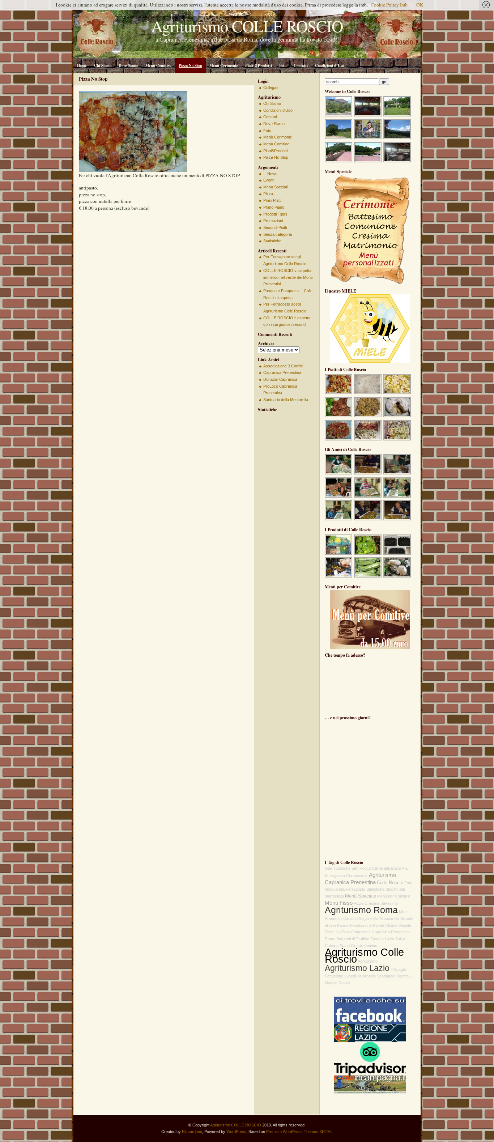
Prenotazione (360, 925)
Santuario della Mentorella (285, 399)
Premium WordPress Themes (292, 1131)
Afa (405, 868)
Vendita (405, 925)
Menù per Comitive (393, 896)
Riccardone (192, 1131)
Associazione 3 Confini (283, 366)
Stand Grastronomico (358, 945)
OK (419, 4)
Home (82, 65)
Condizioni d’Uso (329, 65)
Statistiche (272, 241)
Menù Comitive (158, 65)
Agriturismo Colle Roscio (364, 955)
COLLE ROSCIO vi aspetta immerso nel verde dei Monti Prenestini (287, 277)
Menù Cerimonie (223, 65)
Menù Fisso (339, 903)
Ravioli (344, 983)
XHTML (326, 1131)
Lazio (389, 939)
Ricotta (402, 976)
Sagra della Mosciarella (379, 918)
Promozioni (273, 220)
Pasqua (377, 939)
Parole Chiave (385, 925)
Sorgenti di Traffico (352, 939)
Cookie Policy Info (389, 4)
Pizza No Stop (190, 65)
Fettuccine (334, 976)
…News (270, 173)
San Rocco (361, 868)
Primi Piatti (272, 200)
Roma (330, 939)
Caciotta (350, 918)
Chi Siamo (102, 65)
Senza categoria (277, 234)
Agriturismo (368, 961)
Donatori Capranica (280, 379)
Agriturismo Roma (361, 910)
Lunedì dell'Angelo (360, 976)
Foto (282, 65)
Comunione (361, 932)
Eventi (268, 180)
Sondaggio (386, 976)
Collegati (270, 87)
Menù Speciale (360, 896)
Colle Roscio (390, 882)
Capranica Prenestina (282, 372)
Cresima (372, 903)
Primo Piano (273, 207)
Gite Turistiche (337, 868)
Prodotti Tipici (275, 214)
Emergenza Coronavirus (346, 875)
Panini (342, 925)
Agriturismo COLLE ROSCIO (235, 1125)
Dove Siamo (128, 65)
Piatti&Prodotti (258, 65)
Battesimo (389, 903)
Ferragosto (355, 889)
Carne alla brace (386, 868)
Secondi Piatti (275, 227)
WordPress (236, 1131)
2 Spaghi (398, 969)
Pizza (268, 194)
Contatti (301, 65)
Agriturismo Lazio (357, 968)
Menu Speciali (275, 187)
